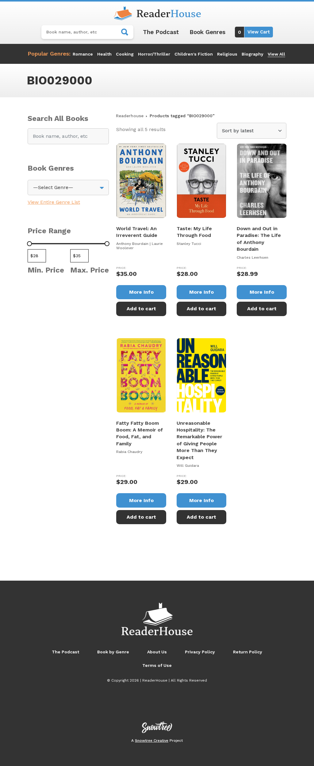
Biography (252, 54)
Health (104, 54)
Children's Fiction (193, 54)
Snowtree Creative (151, 740)
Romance (83, 54)
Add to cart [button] (141, 308)
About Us (157, 651)
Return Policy (247, 651)
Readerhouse (130, 115)
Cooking (125, 54)
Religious (227, 54)
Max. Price (89, 270)
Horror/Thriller (154, 54)
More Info (141, 292)
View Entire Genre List (54, 202)
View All (276, 54)
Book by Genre (113, 651)
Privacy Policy (200, 651)
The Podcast (161, 32)
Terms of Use (157, 665)
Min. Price (46, 270)
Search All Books (58, 118)
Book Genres (207, 32)
